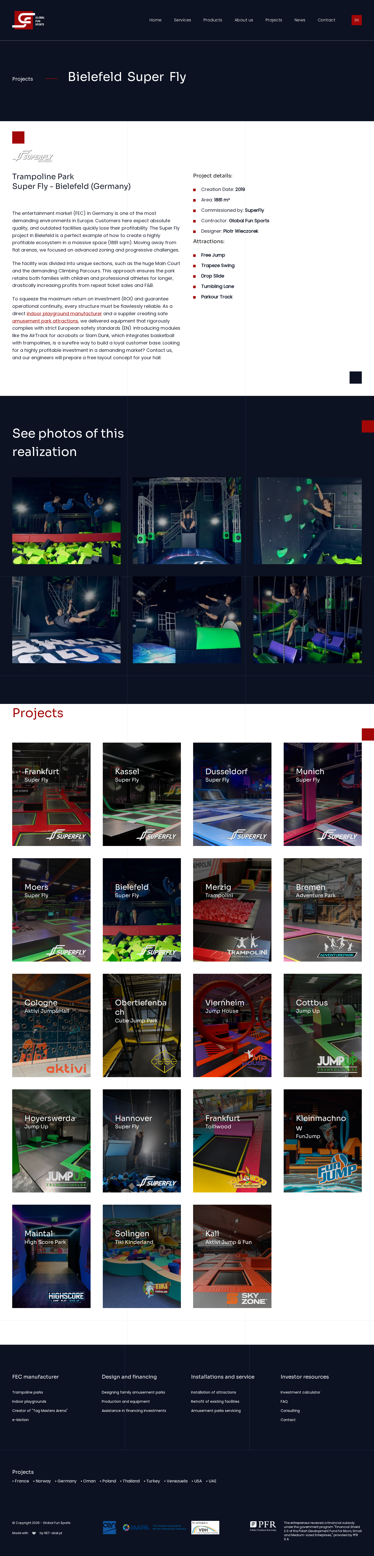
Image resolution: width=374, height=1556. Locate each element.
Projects (274, 20)
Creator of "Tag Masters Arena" (40, 1410)
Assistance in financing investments (134, 1410)
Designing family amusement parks (133, 1392)
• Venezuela (178, 1481)
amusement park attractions (45, 321)
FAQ (284, 1401)
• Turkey (154, 1481)
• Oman (90, 1481)
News (300, 20)
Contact (327, 20)
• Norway (44, 1481)
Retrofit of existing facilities (215, 1401)
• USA (199, 1481)
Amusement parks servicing (216, 1410)
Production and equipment (126, 1401)
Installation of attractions (213, 1392)
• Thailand (132, 1481)
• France (22, 1481)
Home (156, 20)
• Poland (110, 1481)
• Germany (68, 1481)
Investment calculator (300, 1392)
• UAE (213, 1481)
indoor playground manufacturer (64, 313)
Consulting (290, 1410)
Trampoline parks (27, 1392)
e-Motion (20, 1419)
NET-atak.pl (53, 1533)
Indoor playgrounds (29, 1401)
